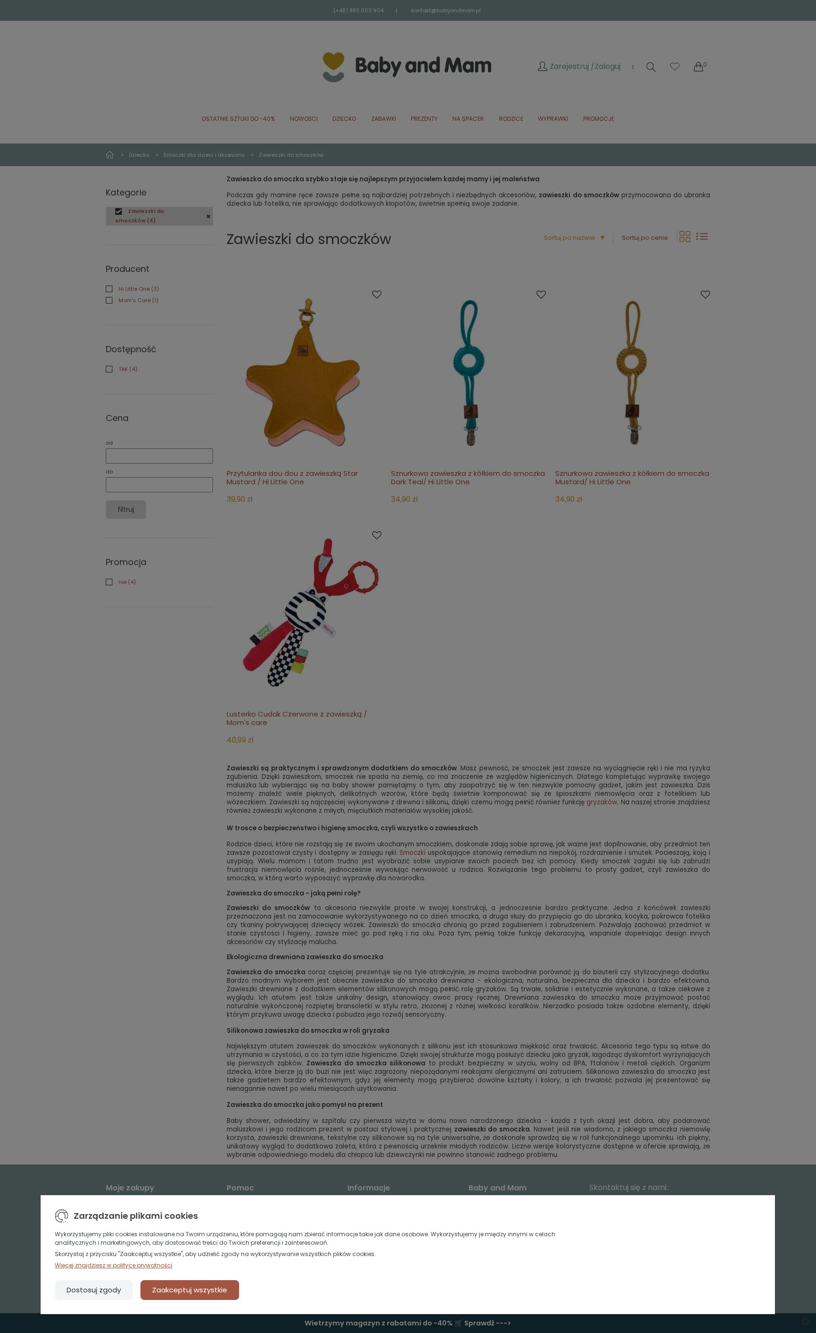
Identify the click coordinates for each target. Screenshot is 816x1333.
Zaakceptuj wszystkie (189, 1290)
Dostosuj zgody (94, 1290)
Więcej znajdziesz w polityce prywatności (113, 1265)
